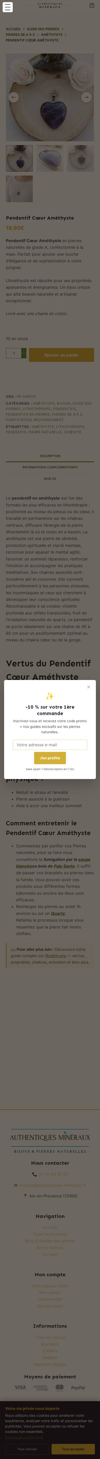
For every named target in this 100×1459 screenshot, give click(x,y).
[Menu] (8, 7)
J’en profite (50, 758)
